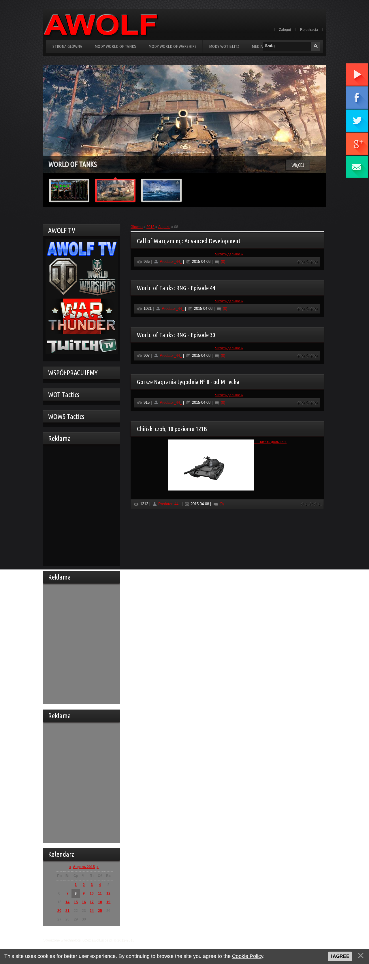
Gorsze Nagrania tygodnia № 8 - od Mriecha (188, 381)
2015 (150, 227)
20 (59, 911)
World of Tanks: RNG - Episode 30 (176, 334)
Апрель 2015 (84, 867)
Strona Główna (67, 46)
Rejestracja (309, 30)
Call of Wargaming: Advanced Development (189, 240)
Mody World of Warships (172, 46)
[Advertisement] (80, 504)
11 (100, 893)
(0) (222, 261)
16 (84, 902)
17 (92, 902)
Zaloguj (285, 30)
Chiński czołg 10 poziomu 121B (172, 428)
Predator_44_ (171, 261)
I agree (340, 956)
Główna (137, 227)
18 (100, 902)
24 (92, 911)
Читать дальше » (229, 254)
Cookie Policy (247, 956)
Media (257, 46)
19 (108, 902)
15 (76, 902)
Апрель (164, 227)
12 (108, 893)
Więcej (297, 165)
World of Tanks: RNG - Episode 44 (176, 287)
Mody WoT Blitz (224, 46)
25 (100, 911)
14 (67, 902)
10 (92, 893)
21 (67, 911)
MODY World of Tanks (115, 46)
